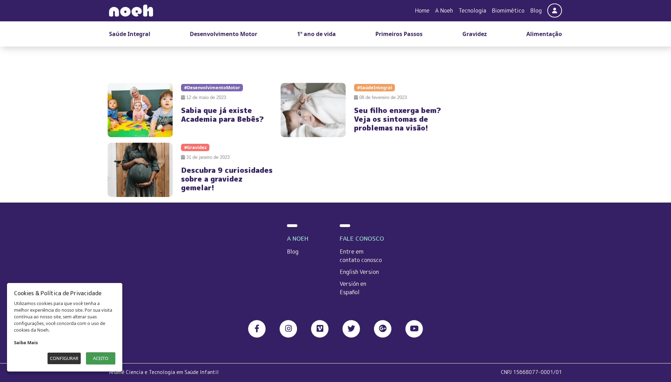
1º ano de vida (316, 34)
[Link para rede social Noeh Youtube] (414, 329)
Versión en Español (353, 288)
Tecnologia (472, 10)
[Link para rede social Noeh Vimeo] (320, 329)
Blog (536, 10)
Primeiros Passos (399, 34)
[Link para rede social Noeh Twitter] (351, 329)
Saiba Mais (26, 342)
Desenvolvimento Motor (223, 34)
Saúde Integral (129, 34)
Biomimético (508, 10)
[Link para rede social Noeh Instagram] (288, 329)
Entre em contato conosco (361, 256)
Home (422, 10)
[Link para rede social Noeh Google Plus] (382, 329)
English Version (359, 272)
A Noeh (444, 10)
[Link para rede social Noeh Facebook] (257, 329)
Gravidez (474, 34)
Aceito (100, 358)
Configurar (64, 358)
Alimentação (544, 34)
